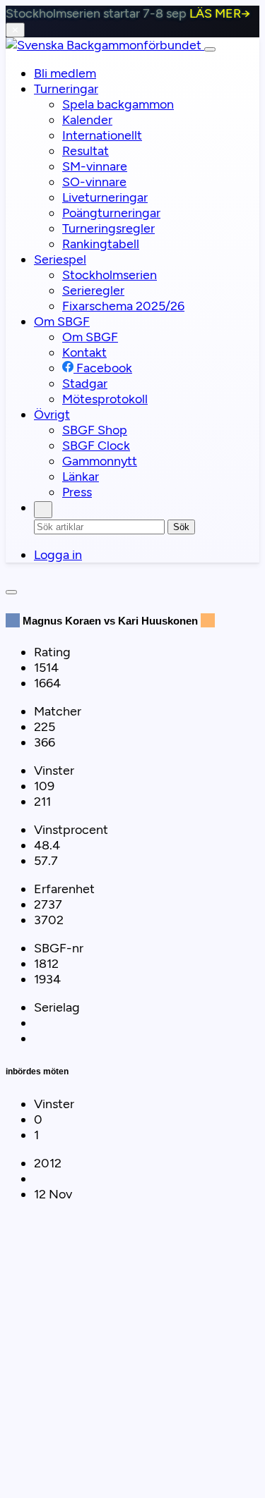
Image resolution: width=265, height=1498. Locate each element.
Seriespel (60, 259)
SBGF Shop (94, 430)
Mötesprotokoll (105, 399)
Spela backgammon (118, 104)
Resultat (85, 151)
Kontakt (84, 352)
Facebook (102, 368)
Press (77, 492)
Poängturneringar (111, 213)
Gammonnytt (99, 461)
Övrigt (52, 414)
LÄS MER (219, 13)
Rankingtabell (100, 244)
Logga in (58, 555)
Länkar (80, 476)
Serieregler (93, 290)
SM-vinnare (94, 166)
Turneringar (66, 89)
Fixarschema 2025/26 (123, 306)
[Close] (11, 592)
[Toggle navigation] (210, 49)
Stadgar (84, 383)
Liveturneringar (105, 197)
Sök (181, 527)
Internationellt (102, 135)
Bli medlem (65, 73)
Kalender (87, 120)
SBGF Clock (96, 445)
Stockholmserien (109, 275)
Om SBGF (62, 321)
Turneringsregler (108, 228)
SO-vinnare (94, 182)
